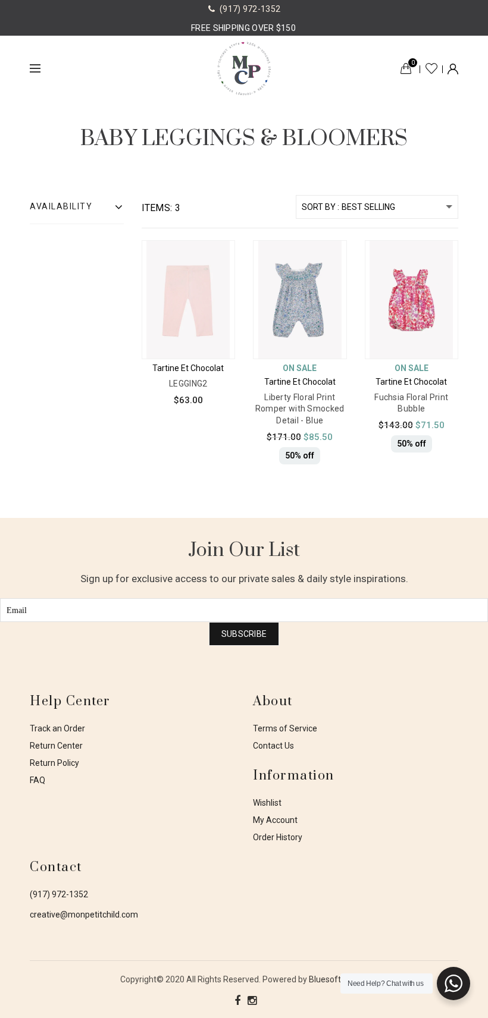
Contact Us (273, 745)
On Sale (300, 368)
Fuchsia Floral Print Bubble (411, 403)
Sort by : (320, 207)
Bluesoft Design (338, 979)
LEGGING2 (188, 383)
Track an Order (57, 728)
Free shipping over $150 (243, 28)
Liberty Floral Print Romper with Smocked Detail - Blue (300, 408)
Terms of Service (285, 728)
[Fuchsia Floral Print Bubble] (421, 293)
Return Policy (54, 763)
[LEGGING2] (198, 293)
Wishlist (431, 68)
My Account (275, 820)
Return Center (56, 745)
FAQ (37, 780)
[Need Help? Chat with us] (453, 983)
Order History (277, 837)
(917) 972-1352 (59, 894)
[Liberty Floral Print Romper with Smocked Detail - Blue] (310, 293)
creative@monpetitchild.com (84, 914)
